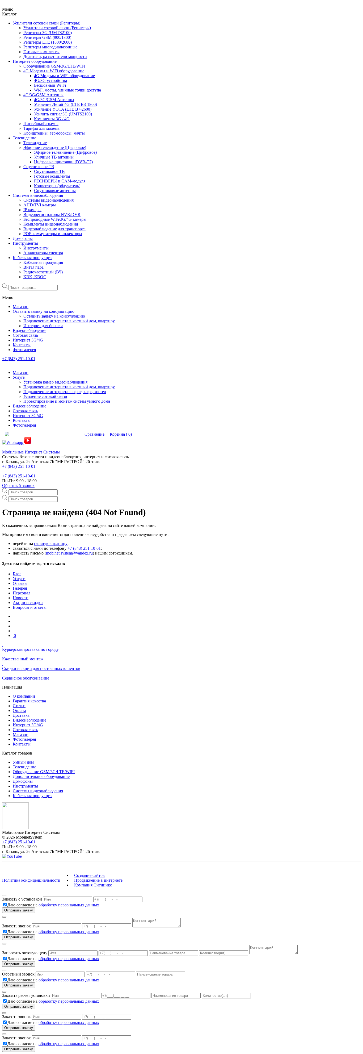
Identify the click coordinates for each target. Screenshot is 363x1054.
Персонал (21, 593)
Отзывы (20, 583)
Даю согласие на (53, 905)
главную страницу (50, 543)
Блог (17, 574)
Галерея (20, 588)
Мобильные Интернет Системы (31, 452)
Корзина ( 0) (121, 434)
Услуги (19, 578)
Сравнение (94, 434)
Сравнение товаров (62, 434)
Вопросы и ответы (30, 607)
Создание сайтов (89, 875)
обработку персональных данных (69, 905)
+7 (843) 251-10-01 (18, 358)
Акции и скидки (28, 602)
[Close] (4, 895)
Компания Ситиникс (93, 885)
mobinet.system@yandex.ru (69, 553)
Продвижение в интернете (98, 880)
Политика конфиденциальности (31, 880)
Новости (20, 597)
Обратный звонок (18, 485)
